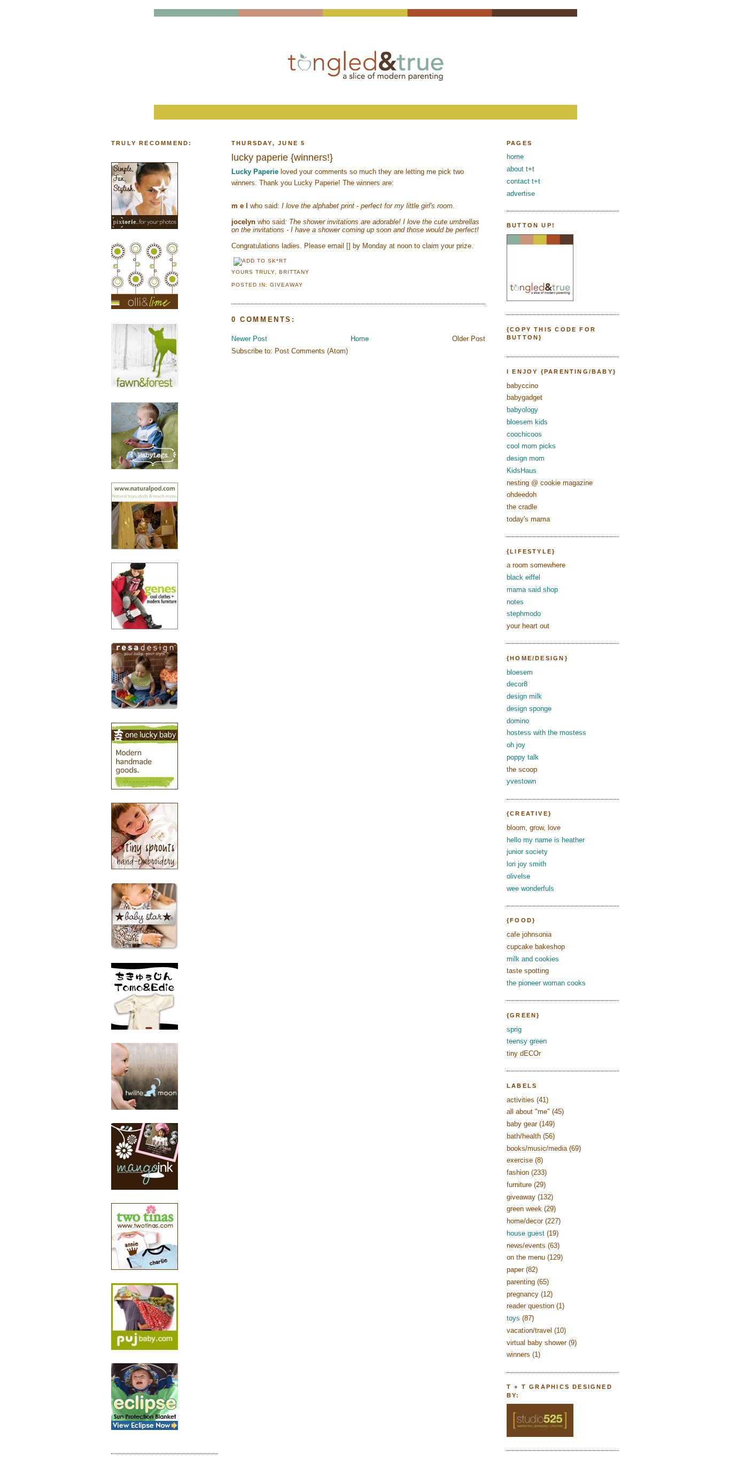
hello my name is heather (546, 840)
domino (518, 721)
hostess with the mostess (546, 733)
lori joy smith (526, 864)
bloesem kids (527, 422)
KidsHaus (522, 471)
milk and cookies (533, 959)
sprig (514, 1029)
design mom (526, 458)
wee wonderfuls (530, 888)
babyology (522, 410)
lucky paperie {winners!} (282, 157)
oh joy (516, 745)
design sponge (529, 709)
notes (515, 602)
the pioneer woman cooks (546, 983)
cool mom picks (531, 446)
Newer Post (249, 339)
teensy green (527, 1041)
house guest (526, 1233)
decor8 (517, 684)
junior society (527, 852)
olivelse (518, 876)
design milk (524, 696)
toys (513, 1318)
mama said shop (532, 590)
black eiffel (523, 577)
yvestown (521, 781)
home (515, 157)
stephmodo (524, 614)
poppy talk (523, 757)
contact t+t (523, 181)
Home (360, 339)
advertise (521, 193)
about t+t (520, 169)
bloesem (520, 672)
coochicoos (524, 434)
